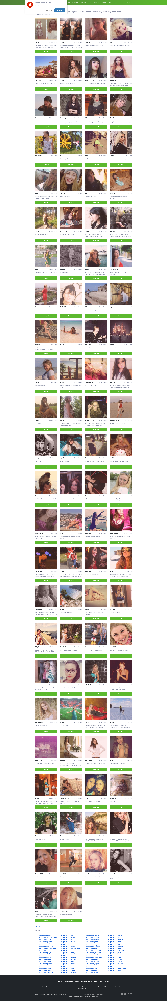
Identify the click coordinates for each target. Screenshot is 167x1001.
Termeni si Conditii (89, 994)
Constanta (96, 2)
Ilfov (110, 2)
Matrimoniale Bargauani (46, 943)
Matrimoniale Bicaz (44, 945)
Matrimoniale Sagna (115, 937)
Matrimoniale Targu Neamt (117, 950)
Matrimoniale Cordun (45, 968)
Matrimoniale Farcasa (68, 950)
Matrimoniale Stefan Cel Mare (117, 945)
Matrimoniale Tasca (115, 952)
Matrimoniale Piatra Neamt (93, 950)
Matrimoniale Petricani (92, 948)
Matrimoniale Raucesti (92, 961)
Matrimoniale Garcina (68, 955)
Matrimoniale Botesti (45, 959)
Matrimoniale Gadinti (68, 954)
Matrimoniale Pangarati (93, 945)
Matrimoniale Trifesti (115, 959)
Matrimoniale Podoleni (92, 955)
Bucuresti (75, 2)
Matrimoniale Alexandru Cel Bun (48, 937)
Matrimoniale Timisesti (116, 957)
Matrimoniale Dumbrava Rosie (71, 948)
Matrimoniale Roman (92, 966)
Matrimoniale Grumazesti (69, 965)
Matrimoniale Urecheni (116, 963)
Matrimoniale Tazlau (115, 954)
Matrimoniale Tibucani (115, 955)
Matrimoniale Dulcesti (68, 946)
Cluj (90, 2)
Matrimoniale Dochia (68, 939)
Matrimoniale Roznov (92, 970)
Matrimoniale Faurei (68, 952)
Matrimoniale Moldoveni (93, 937)
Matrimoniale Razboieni (93, 963)
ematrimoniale (99, 994)
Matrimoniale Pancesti (92, 943)
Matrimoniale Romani (92, 968)
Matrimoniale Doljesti (68, 941)
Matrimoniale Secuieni (115, 941)
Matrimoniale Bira (44, 950)
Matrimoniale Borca (45, 955)
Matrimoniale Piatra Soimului (94, 952)
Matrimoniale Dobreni (68, 937)
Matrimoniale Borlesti (45, 957)
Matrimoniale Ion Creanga (69, 972)
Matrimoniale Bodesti (45, 952)
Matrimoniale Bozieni (45, 961)
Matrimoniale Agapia (45, 935)
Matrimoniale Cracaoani (46, 972)
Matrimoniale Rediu (91, 965)
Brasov (104, 2)
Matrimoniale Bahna (45, 939)
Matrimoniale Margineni (93, 935)
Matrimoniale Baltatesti (45, 941)
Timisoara (83, 2)
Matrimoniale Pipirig (92, 954)
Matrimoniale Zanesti (115, 970)
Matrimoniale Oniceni (92, 941)
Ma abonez (60, 10)
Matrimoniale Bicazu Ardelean (47, 948)
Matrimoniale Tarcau (115, 948)
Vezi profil (46, 51)
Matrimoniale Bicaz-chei (46, 946)
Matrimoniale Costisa (45, 970)
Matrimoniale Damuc (68, 935)
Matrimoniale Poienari (92, 959)
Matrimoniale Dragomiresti (70, 945)
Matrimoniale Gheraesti (69, 957)
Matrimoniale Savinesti (116, 939)
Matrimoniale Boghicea (46, 954)
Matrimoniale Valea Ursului (117, 965)
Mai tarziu (49, 10)
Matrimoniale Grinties (68, 963)
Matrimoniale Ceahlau (45, 966)
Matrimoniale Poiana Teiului (94, 957)
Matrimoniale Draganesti (69, 943)
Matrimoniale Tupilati (115, 961)
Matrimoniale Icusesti (68, 970)
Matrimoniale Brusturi (45, 963)
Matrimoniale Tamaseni (116, 946)
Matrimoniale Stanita (115, 943)
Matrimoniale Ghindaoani (69, 959)
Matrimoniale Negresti (92, 939)
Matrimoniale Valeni (115, 966)
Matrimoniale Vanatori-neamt (117, 968)
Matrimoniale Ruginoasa (93, 972)
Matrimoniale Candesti (45, 965)
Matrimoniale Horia (68, 968)
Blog (68, 2)
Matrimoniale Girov (68, 961)
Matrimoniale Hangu (68, 966)
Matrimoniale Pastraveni (93, 946)
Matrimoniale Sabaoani (116, 935)
